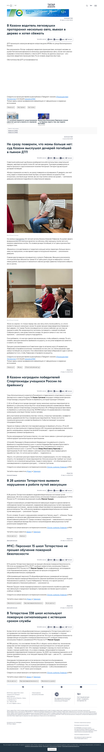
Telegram (37, 471)
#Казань (20, 367)
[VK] (23, 687)
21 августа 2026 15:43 (67, 372)
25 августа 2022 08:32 (66, 20)
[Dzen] (61, 687)
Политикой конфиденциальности (70, 746)
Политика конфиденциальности (81, 734)
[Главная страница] (51, 6)
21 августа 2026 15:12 (67, 475)
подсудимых (20, 239)
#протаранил (21, 107)
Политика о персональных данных (82, 722)
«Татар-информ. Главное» (57, 467)
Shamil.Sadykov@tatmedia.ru (81, 738)
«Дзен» (29, 471)
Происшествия (68, 18)
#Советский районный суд (32, 367)
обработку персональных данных (33, 746)
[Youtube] (81, 686)
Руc (8, 5)
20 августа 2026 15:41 (67, 540)
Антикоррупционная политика (81, 725)
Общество (70, 370)
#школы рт (23, 536)
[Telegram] (42, 687)
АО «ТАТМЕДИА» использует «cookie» (82, 727)
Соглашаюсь (52, 749)
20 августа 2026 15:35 (66, 608)
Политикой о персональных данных (52, 746)
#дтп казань (31, 107)
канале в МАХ (30, 99)
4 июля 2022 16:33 (68, 139)
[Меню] (95, 5)
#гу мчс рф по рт (12, 536)
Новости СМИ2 (13, 130)
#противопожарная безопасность (33, 603)
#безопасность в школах (14, 603)
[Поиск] (87, 5)
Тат (15, 5)
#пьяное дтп (11, 107)
